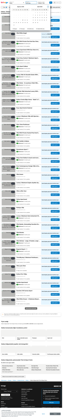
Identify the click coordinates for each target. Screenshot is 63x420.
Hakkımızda (3, 403)
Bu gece (14, 28)
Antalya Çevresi (20, 380)
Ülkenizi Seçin (4, 389)
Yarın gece (22, 28)
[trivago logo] (4, 3)
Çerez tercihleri (24, 398)
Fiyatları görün (54, 20)
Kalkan (27, 380)
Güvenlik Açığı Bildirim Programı (27, 400)
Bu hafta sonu (30, 28)
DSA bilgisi (23, 396)
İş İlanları (2, 405)
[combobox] (17, 2)
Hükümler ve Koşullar (25, 391)
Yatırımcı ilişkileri (4, 407)
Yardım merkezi (24, 404)
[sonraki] (47, 6)
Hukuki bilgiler (24, 392)
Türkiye (14, 380)
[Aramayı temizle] (23, 2)
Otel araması (4, 380)
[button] (17, 2)
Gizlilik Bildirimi (24, 394)
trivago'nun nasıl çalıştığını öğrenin (28, 406)
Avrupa (9, 380)
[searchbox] (16, 3)
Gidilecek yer (11, 1)
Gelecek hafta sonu (40, 28)
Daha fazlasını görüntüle (7, 371)
